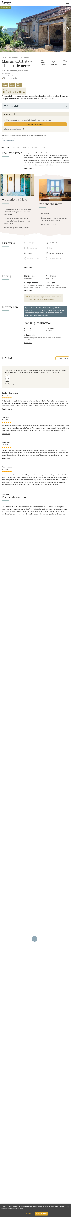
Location (35, 147)
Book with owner (34, 124)
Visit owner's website (10, 78)
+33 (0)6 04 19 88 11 (9, 76)
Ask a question (9, 140)
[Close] (68, 1207)
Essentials (16, 147)
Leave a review (62, 358)
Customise (28, 1213)
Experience (5, 147)
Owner (44, 147)
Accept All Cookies (41, 1213)
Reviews (26, 147)
